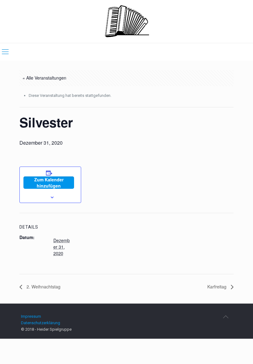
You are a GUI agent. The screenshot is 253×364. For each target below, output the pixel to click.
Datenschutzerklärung (40, 323)
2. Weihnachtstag (42, 286)
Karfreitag (217, 286)
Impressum (31, 316)
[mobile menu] (5, 52)
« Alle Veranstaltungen (44, 78)
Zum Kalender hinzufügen (49, 182)
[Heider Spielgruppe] (126, 21)
